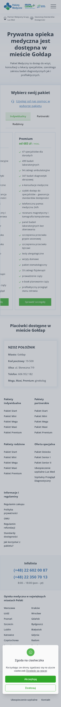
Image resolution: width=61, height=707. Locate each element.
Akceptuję (30, 679)
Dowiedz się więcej (36, 670)
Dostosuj (30, 688)
